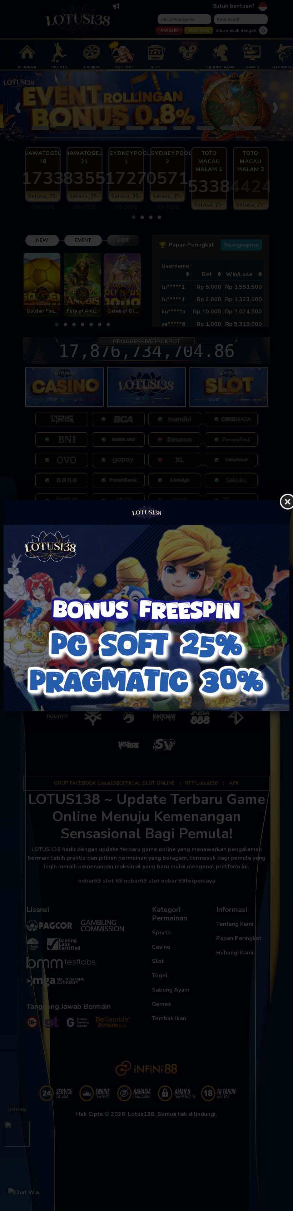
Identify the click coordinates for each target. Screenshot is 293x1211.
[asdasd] (146, 618)
